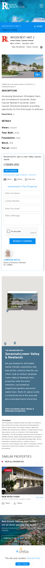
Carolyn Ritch (12, 260)
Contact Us (9, 538)
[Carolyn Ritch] (8, 253)
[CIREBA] (23, 553)
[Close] (36, 293)
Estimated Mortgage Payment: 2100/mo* (20, 175)
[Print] (41, 47)
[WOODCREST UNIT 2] (22, 66)
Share (39, 26)
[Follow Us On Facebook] (17, 551)
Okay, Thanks (22, 564)
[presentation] (6, 67)
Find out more (33, 558)
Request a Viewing (22, 241)
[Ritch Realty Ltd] (13, 9)
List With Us (26, 538)
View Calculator (11, 171)
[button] (5, 343)
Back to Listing (10, 30)
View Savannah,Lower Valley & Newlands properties (19, 410)
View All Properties (14, 462)
